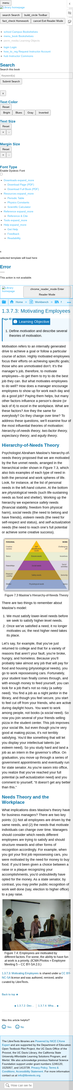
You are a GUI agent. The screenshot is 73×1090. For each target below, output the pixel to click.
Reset (5, 106)
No (22, 1027)
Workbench (41, 302)
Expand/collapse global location (69, 301)
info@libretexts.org (28, 1075)
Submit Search (11, 81)
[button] (13, 233)
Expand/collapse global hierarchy (6, 302)
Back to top (8, 994)
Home (19, 302)
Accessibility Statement (29, 1071)
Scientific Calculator (19, 206)
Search (7, 1085)
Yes (9, 1027)
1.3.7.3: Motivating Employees (20, 973)
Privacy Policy (39, 1067)
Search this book (10, 69)
